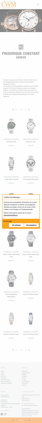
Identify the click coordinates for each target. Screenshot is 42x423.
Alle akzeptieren (31, 225)
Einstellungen (7, 221)
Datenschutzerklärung (10, 215)
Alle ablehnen (16, 225)
